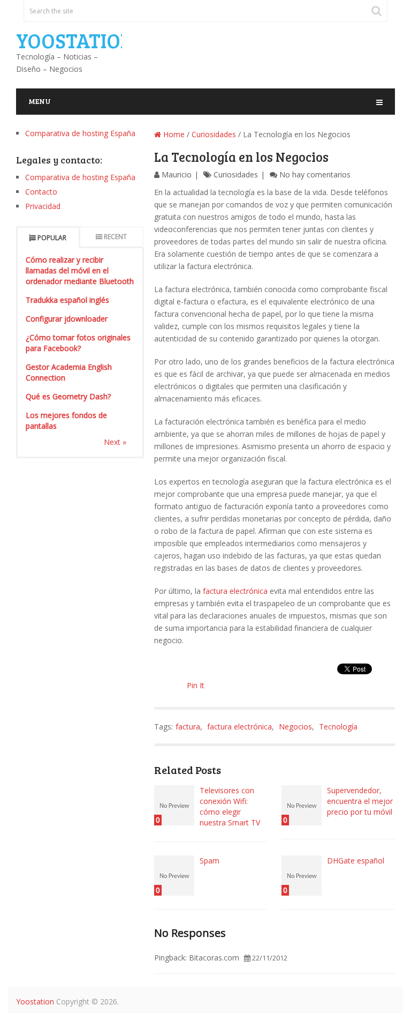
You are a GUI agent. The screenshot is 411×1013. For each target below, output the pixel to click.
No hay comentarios (315, 174)
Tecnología (338, 726)
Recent (115, 236)
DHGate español (355, 860)
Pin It (195, 685)
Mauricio (177, 174)
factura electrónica (235, 591)
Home (173, 134)
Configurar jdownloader (67, 319)
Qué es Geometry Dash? (68, 396)
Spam (209, 860)
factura (188, 726)
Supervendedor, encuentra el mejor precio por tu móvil (360, 801)
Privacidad (42, 206)
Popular (51, 237)
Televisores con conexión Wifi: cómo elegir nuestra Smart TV (230, 806)
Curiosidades (214, 134)
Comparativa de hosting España (80, 133)
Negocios (295, 726)
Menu (39, 101)
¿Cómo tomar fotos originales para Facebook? (78, 342)
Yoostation (75, 40)
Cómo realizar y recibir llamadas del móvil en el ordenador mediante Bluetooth (80, 270)
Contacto (41, 192)
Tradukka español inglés (67, 300)
